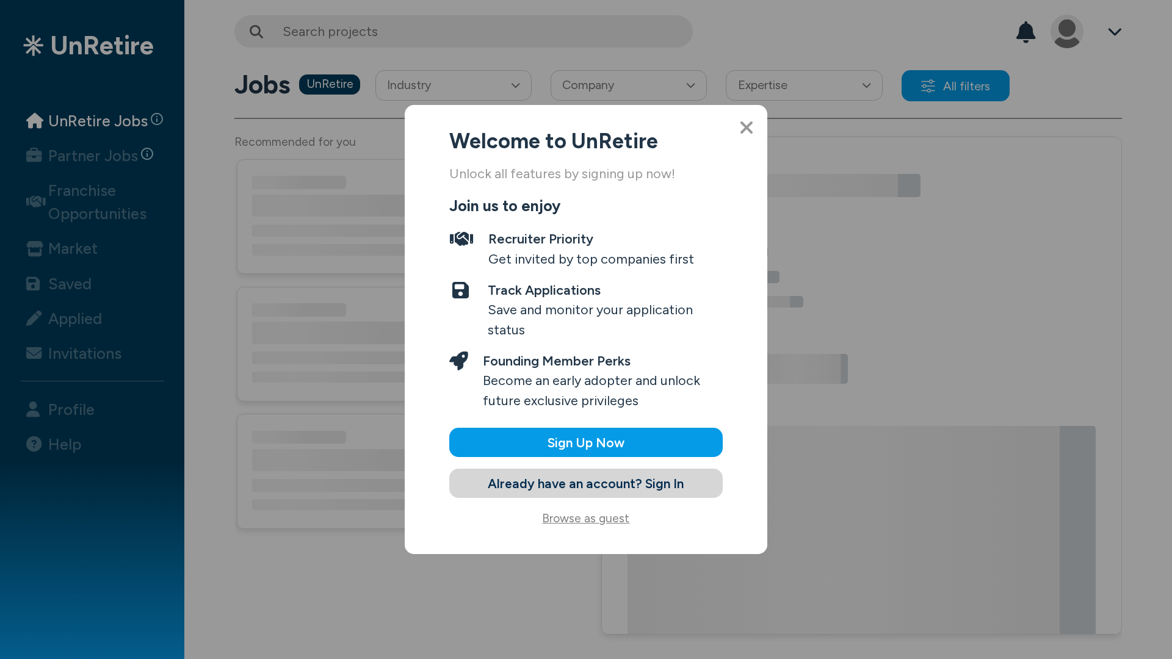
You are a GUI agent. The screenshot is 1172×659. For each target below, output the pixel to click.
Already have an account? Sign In (586, 483)
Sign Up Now (586, 442)
